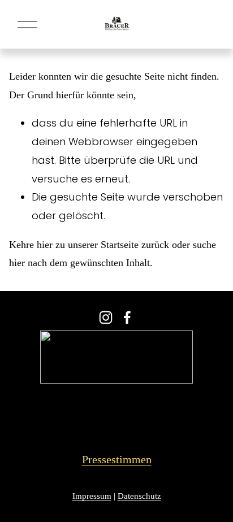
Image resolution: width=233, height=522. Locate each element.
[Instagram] (106, 317)
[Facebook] (127, 317)
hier (45, 244)
